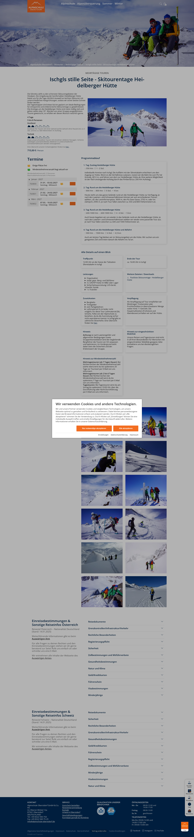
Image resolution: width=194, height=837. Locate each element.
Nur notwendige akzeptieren (94, 428)
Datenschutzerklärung (119, 435)
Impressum (134, 435)
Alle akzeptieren (126, 428)
